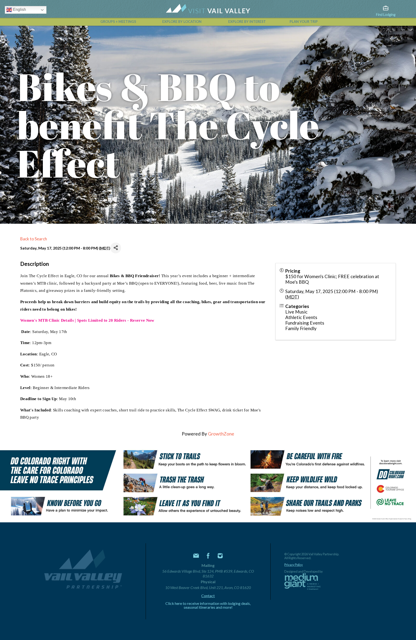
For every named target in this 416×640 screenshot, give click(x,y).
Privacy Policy (293, 565)
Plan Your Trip (304, 21)
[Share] (115, 248)
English (19, 9)
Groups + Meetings (118, 21)
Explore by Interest (247, 21)
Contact (208, 596)
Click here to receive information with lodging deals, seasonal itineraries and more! (208, 605)
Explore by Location (182, 21)
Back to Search (33, 238)
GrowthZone (221, 433)
